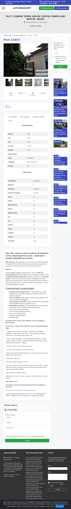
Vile (36, 35)
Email (49, 465)
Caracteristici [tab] (13, 117)
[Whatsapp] (63, 1)
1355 (44, 93)
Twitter (9, 107)
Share (7, 105)
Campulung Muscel (19, 35)
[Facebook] (52, 3)
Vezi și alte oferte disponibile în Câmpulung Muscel (20, 390)
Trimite (27, 440)
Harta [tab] (10, 121)
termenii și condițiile (28, 436)
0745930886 (11, 410)
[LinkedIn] (54, 3)
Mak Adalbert (11, 405)
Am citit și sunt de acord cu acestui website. (25, 436)
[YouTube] (56, 3)
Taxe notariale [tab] (24, 117)
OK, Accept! (59, 506)
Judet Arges (8, 35)
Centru (30, 35)
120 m (22, 93)
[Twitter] (50, 3)
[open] (3, 8)
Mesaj (49, 472)
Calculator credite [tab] (38, 117)
